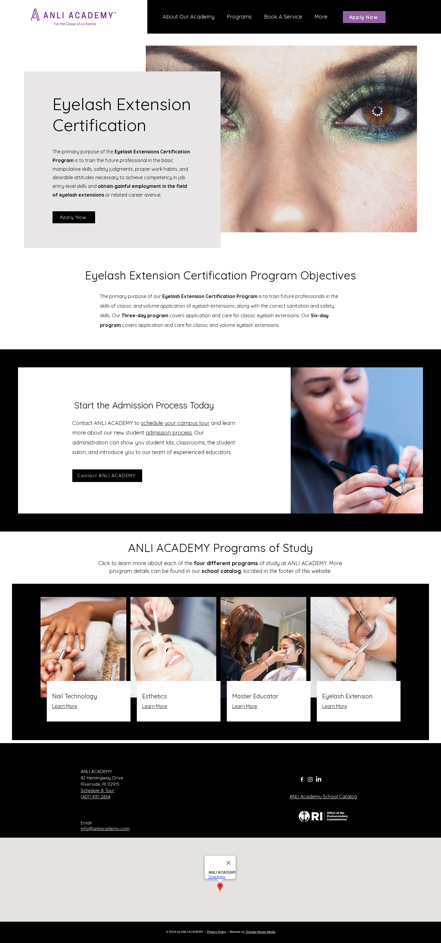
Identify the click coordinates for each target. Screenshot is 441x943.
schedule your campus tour (175, 423)
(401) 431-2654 (95, 797)
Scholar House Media (260, 931)
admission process (169, 432)
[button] (239, 17)
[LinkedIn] (318, 779)
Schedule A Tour (97, 790)
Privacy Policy (216, 931)
